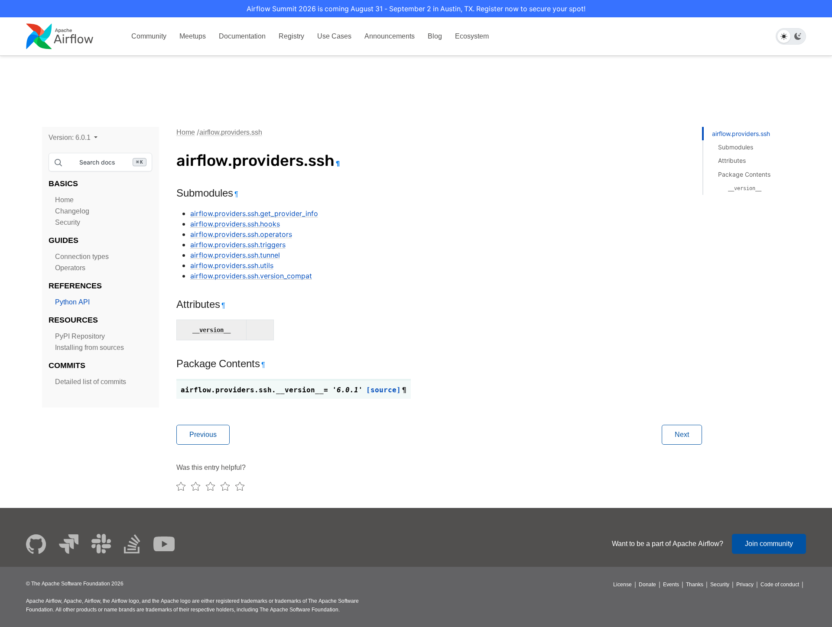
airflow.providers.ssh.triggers (238, 244)
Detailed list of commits (90, 382)
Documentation (242, 36)
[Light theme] (783, 36)
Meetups (192, 36)
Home (64, 200)
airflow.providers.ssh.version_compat (251, 276)
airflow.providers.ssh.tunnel (235, 255)
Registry (291, 36)
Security (67, 222)
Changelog (72, 211)
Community (148, 36)
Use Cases (334, 36)
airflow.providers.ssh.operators (241, 234)
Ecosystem (472, 36)
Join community (769, 544)
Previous (203, 434)
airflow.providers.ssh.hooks (235, 224)
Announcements (389, 36)
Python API (72, 302)
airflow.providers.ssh (230, 132)
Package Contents (744, 174)
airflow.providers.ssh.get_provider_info (254, 213)
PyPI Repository (80, 336)
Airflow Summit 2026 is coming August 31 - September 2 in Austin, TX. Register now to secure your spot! (416, 8)
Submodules (735, 147)
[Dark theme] (797, 36)
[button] (73, 137)
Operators (70, 268)
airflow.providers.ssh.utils (231, 265)
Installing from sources (89, 347)
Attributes (732, 160)
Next (682, 434)
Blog (435, 36)
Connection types (82, 256)
